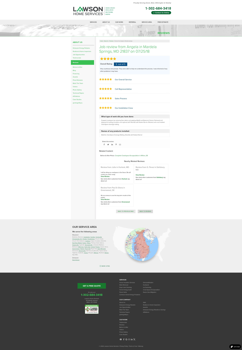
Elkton (89, 243)
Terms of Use (133, 346)
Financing (76, 74)
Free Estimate (163, 22)
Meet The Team (78, 83)
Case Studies (77, 99)
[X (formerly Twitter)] (134, 339)
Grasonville (75, 245)
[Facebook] (124, 339)
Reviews (75, 62)
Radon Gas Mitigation (149, 292)
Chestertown (91, 239)
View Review (105, 176)
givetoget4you (77, 103)
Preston (97, 247)
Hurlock (124, 179)
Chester (85, 239)
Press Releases (78, 80)
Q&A (144, 302)
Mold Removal (123, 285)
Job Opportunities (79, 55)
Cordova (87, 241)
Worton (107, 253)
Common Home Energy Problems (129, 295)
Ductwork (146, 285)
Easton (84, 243)
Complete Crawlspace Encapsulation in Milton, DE (131, 155)
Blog (74, 70)
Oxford (93, 247)
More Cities (106, 266)
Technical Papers (78, 93)
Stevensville (82, 251)
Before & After (77, 67)
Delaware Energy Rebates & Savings (154, 310)
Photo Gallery (77, 90)
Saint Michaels (101, 249)
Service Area (147, 22)
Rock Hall (87, 249)
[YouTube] (121, 339)
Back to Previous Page (126, 211)
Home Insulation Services (127, 283)
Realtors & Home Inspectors (82, 51)
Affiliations (76, 96)
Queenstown (76, 249)
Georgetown (76, 260)
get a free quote (92, 285)
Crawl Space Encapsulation (151, 290)
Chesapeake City (77, 239)
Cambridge (87, 237)
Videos (75, 87)
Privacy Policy (124, 346)
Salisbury (160, 177)
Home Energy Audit (125, 290)
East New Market (77, 243)
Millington (81, 247)
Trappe (86, 253)
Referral (132, 22)
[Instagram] (129, 339)
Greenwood (126, 202)
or (161, 12)
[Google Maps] (126, 339)
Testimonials (77, 58)
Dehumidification (148, 283)
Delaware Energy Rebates (81, 48)
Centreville (99, 237)
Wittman (96, 253)
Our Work (119, 22)
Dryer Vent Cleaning (125, 287)
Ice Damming (147, 287)
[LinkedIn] (132, 339)
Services (93, 22)
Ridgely (82, 249)
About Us (106, 22)
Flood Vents (123, 292)
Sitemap (140, 346)
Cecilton (92, 237)
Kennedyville (88, 245)
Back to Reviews (145, 211)
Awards (75, 77)
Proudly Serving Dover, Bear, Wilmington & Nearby (152, 3)
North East (87, 247)
